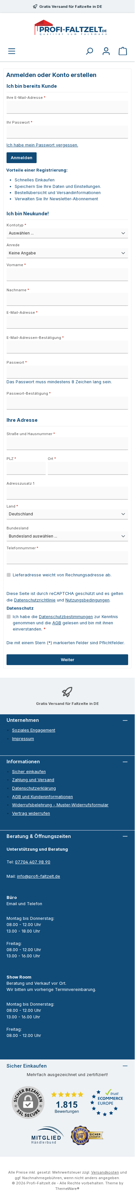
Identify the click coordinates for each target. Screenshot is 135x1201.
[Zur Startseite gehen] (71, 27)
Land (12, 506)
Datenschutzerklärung (34, 788)
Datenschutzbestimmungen (66, 616)
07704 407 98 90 (32, 861)
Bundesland (17, 528)
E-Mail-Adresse (22, 312)
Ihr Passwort (19, 122)
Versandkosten (105, 1172)
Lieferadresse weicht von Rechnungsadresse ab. (62, 574)
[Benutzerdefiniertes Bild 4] (87, 1135)
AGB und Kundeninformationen (42, 796)
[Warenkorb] (122, 51)
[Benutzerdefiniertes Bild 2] (106, 1102)
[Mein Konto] (106, 51)
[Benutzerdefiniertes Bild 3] (47, 1135)
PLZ (11, 458)
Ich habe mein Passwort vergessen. (42, 145)
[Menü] (11, 51)
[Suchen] (89, 51)
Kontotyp (16, 225)
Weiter (67, 659)
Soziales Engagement (33, 730)
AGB (56, 622)
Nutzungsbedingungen (87, 600)
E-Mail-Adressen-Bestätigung (35, 337)
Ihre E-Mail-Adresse (26, 97)
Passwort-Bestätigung (29, 393)
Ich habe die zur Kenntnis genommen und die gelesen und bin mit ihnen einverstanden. (65, 622)
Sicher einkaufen (29, 771)
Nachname (18, 290)
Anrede (13, 245)
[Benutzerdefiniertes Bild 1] (67, 1102)
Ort (52, 458)
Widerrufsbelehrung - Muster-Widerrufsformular (60, 804)
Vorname (16, 265)
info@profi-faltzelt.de (38, 876)
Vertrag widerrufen (31, 813)
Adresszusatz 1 (20, 483)
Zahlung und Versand (33, 779)
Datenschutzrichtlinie (35, 600)
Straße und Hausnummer (31, 434)
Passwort (17, 362)
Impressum (23, 738)
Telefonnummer (22, 548)
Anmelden (21, 157)
